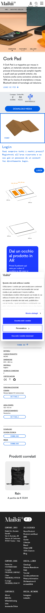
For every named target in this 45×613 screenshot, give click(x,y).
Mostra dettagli (32, 313)
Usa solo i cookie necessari (22, 336)
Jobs (6, 603)
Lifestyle (26, 542)
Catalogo (27, 564)
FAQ (25, 570)
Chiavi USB (27, 548)
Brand (25, 545)
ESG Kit (8, 598)
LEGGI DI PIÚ (9, 87)
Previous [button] (5, 29)
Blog (25, 553)
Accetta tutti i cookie (22, 321)
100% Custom (28, 551)
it (26, 519)
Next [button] (40, 29)
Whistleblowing (11, 601)
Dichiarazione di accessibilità (29, 582)
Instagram (27, 595)
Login (39, 170)
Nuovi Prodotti (29, 531)
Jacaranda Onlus (11, 606)
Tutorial (26, 573)
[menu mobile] (41, 3)
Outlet (26, 539)
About (7, 595)
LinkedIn (26, 598)
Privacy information (30, 578)
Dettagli (14, 397)
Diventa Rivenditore (30, 567)
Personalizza (21, 328)
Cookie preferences (31, 576)
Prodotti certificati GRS (30, 535)
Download (14, 436)
